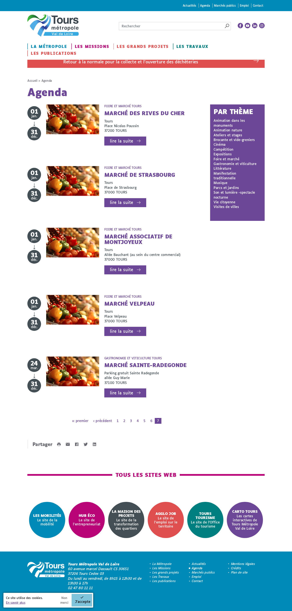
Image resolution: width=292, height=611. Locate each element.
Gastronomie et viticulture (235, 163)
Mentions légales (243, 564)
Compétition (223, 149)
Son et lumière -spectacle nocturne (234, 194)
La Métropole (49, 46)
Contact (258, 5)
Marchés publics (225, 5)
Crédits (236, 568)
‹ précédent (102, 420)
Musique (220, 182)
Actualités (189, 5)
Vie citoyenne (224, 202)
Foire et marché (226, 159)
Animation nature (228, 130)
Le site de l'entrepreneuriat (86, 519)
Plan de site (239, 572)
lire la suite (121, 141)
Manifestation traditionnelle (225, 175)
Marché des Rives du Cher (144, 113)
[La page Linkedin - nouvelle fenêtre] (255, 25)
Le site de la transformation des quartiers (126, 519)
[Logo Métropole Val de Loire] (46, 576)
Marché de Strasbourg (139, 174)
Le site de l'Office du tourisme (205, 519)
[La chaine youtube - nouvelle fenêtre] (247, 25)
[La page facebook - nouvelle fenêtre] (240, 25)
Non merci (64, 600)
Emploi (244, 5)
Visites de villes (226, 206)
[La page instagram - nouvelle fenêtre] (262, 25)
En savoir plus (15, 602)
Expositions (223, 154)
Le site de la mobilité (47, 519)
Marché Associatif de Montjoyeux (138, 239)
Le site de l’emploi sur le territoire (165, 519)
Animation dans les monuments (229, 122)
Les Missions (92, 46)
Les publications (54, 53)
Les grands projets (143, 46)
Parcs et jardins (226, 187)
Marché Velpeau (129, 303)
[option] (47, 520)
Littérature (222, 168)
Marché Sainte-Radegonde (145, 365)
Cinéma (220, 144)
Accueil (32, 81)
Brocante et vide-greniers (234, 139)
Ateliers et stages (228, 135)
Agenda (205, 5)
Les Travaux (192, 46)
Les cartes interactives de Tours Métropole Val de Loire (245, 519)
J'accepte (82, 601)
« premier (80, 420)
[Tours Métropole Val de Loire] (53, 26)
